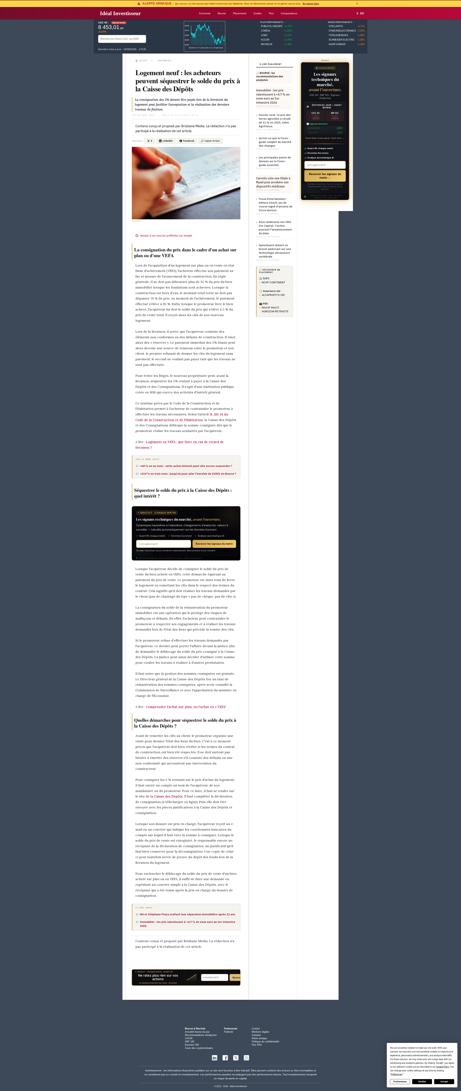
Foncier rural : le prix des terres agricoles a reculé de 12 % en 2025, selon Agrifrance (275, 120)
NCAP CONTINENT (273, 282)
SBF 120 (189, 1041)
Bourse (222, 13)
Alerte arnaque (259, 1038)
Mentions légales (260, 1031)
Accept (444, 1081)
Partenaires (164, 60)
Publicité (228, 1031)
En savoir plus (311, 3)
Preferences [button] (396, 1074)
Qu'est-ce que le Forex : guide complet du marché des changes (275, 141)
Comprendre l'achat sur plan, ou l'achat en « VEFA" (186, 707)
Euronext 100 (192, 1044)
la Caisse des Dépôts (166, 796)
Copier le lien (212, 140)
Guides (258, 13)
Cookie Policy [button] (442, 1067)
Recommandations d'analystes (201, 1035)
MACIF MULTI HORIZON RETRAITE (275, 309)
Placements (239, 13)
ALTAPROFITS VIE (273, 295)
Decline (422, 1081)
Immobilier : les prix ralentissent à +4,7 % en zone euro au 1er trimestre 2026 (273, 96)
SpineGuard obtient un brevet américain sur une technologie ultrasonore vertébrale (275, 250)
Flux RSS (257, 1044)
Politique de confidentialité (265, 1041)
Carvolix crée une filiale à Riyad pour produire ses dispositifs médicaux (273, 182)
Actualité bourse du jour (197, 1031)
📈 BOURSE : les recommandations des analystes (269, 76)
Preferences (400, 1081)
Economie (205, 13)
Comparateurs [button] (289, 13)
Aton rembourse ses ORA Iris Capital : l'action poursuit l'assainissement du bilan (275, 227)
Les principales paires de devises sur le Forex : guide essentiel (275, 161)
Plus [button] (271, 13)
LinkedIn (168, 140)
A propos (256, 1035)
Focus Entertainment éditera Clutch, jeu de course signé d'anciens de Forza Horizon (275, 204)
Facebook (188, 140)
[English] (362, 13)
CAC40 (188, 1038)
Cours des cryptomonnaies (199, 1048)
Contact (256, 1028)
